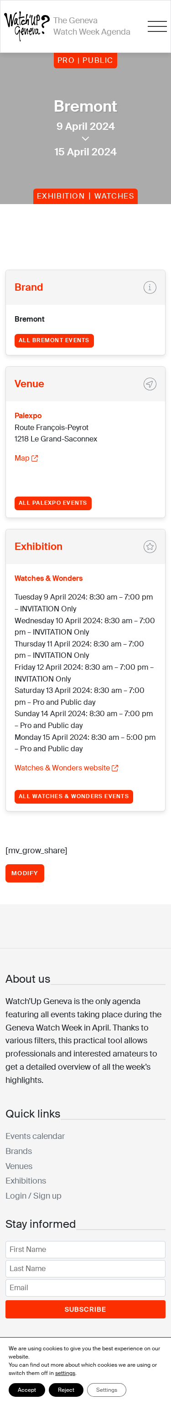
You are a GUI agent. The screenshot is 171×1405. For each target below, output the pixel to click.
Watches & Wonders (49, 578)
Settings (106, 1390)
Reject (66, 1390)
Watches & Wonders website (62, 768)
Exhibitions (25, 1180)
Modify (24, 873)
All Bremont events (54, 340)
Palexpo (28, 415)
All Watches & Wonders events (74, 796)
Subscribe (86, 1309)
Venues (18, 1166)
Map (22, 458)
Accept (27, 1390)
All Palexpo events (53, 503)
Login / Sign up (33, 1195)
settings (65, 1373)
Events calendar (35, 1136)
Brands (18, 1151)
